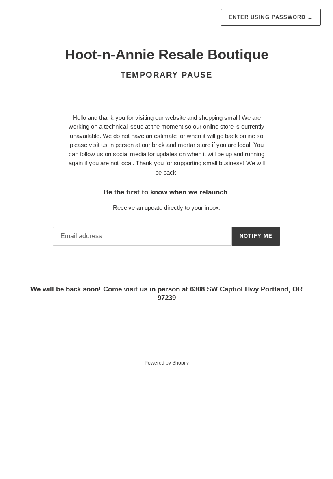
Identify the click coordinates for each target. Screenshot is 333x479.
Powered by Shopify (167, 363)
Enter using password (271, 17)
